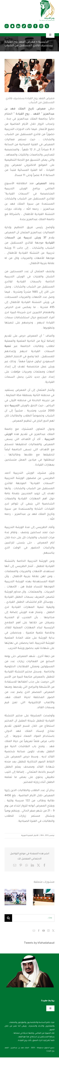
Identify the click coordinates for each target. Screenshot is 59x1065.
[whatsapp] (7, 26)
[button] (52, 897)
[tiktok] (24, 26)
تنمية (8, 346)
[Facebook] (39, 930)
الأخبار (36, 836)
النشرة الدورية (27, 836)
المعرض (41, 183)
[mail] (30, 26)
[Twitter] (53, 930)
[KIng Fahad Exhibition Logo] (46, 1)
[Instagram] (48, 930)
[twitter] (47, 26)
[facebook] (35, 26)
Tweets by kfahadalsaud (39, 943)
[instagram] (41, 26)
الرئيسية (43, 42)
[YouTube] (43, 930)
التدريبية (15, 405)
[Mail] (34, 930)
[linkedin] (18, 26)
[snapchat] (12, 26)
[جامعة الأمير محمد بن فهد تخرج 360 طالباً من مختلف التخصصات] (44, 897)
